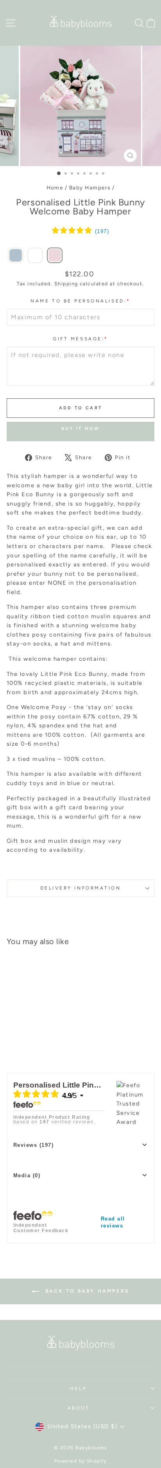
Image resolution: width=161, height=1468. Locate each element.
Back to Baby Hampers (86, 1291)
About (79, 1408)
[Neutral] (35, 256)
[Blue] (16, 256)
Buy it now (80, 428)
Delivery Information (80, 888)
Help (78, 1388)
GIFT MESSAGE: (80, 338)
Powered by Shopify (80, 1461)
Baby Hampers (90, 187)
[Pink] (55, 256)
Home (55, 187)
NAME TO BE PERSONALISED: (80, 301)
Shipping (66, 284)
